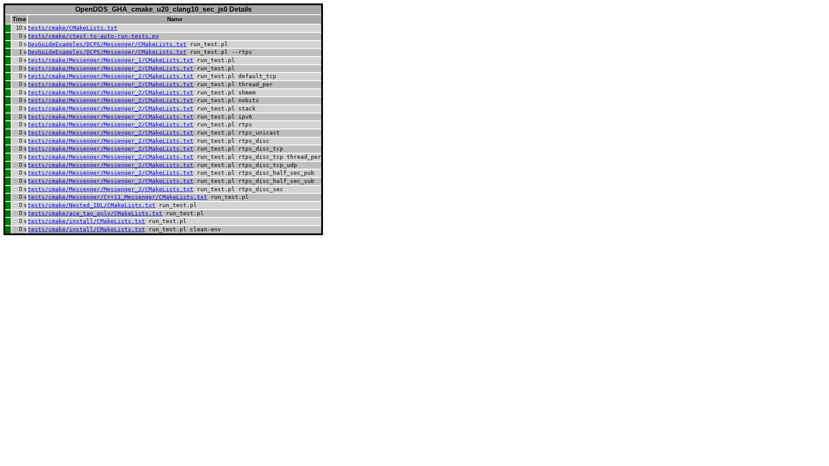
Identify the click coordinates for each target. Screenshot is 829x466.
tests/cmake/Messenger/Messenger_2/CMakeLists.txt (110, 68)
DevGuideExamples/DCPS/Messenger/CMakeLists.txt (107, 44)
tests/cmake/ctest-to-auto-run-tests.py (93, 36)
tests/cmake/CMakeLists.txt (72, 28)
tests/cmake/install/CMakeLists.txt (86, 221)
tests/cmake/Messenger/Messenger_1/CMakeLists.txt (110, 60)
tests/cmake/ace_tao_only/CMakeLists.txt (95, 213)
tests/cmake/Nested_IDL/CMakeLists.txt (91, 205)
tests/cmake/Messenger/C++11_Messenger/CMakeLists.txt (117, 197)
